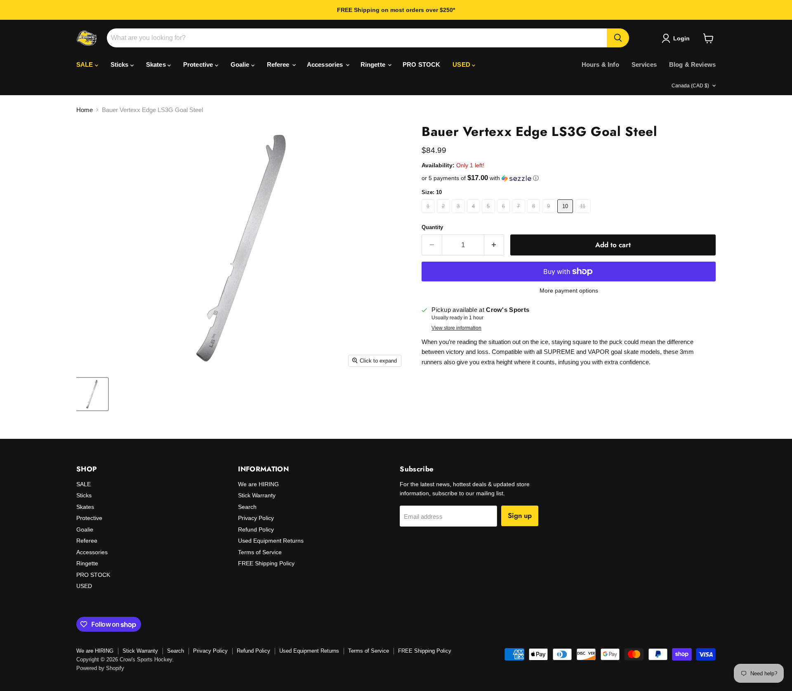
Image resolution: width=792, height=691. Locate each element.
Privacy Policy (256, 518)
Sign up (520, 515)
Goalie (241, 64)
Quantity (432, 227)
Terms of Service (260, 552)
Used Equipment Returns (271, 540)
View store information (456, 328)
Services (644, 64)
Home (84, 109)
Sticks (120, 64)
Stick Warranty (257, 495)
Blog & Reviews (692, 64)
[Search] (618, 37)
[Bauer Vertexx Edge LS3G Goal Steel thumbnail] (91, 394)
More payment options (569, 290)
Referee (279, 64)
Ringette (374, 64)
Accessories (326, 64)
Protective (199, 64)
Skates (156, 64)
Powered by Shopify (100, 668)
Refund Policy (256, 529)
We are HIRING (258, 484)
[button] (569, 178)
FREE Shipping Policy (266, 563)
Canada (690, 86)
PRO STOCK (421, 64)
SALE (85, 64)
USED (462, 64)
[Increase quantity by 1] (494, 244)
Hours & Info (600, 64)
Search (247, 507)
